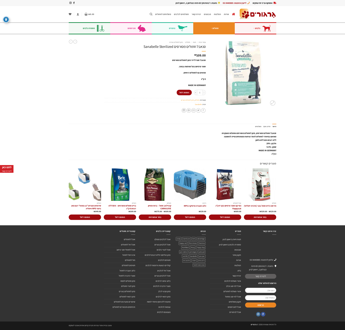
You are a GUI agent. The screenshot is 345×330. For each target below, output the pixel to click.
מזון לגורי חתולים (128, 286)
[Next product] (75, 42)
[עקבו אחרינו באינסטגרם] (70, 3)
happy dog (201, 247)
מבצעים (207, 14)
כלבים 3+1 (186, 260)
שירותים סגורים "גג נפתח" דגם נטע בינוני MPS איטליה (86, 207)
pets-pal (202, 252)
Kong (193, 247)
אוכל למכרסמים (234, 307)
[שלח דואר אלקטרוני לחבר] (193, 110)
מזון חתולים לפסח (127, 281)
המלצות (217, 14)
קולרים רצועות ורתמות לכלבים (158, 265)
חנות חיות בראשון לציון (232, 239)
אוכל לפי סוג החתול (233, 296)
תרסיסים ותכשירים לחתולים (124, 307)
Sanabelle (198, 104)
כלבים (257, 28)
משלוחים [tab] (258, 126)
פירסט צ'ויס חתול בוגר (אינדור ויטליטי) (260, 206)
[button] (89, 14)
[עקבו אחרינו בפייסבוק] (74, 3)
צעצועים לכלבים (163, 312)
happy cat (183, 243)
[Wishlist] (70, 14)
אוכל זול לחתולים (128, 244)
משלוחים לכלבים (181, 14)
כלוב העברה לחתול (127, 270)
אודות (226, 14)
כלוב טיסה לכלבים (163, 281)
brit (193, 239)
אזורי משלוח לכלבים (232, 281)
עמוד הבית (202, 42)
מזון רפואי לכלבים (163, 296)
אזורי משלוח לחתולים (232, 291)
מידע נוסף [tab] (266, 126)
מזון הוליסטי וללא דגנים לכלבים (157, 255)
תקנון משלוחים (235, 301)
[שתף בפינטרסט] (189, 110)
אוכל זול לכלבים (163, 270)
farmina (202, 243)
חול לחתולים (130, 260)
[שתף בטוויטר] (198, 110)
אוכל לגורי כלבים (163, 249)
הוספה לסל (184, 92)
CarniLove (186, 239)
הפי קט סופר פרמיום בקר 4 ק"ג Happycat (228, 207)
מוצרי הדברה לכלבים (161, 286)
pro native (183, 252)
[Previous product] (71, 42)
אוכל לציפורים (235, 312)
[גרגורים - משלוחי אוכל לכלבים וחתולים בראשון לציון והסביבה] (257, 14)
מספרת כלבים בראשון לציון (230, 244)
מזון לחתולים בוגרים (176, 42)
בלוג (239, 270)
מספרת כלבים (89, 28)
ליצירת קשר (260, 276)
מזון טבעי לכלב (164, 291)
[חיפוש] (151, 14)
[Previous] (276, 196)
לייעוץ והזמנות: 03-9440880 (234, 2)
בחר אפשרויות (260, 217)
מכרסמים (132, 28)
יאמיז (194, 260)
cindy (179, 239)
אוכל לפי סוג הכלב (233, 286)
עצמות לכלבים (164, 307)
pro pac (202, 256)
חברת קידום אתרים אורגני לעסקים (81, 325)
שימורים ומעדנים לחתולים (124, 301)
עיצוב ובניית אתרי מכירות (103, 325)
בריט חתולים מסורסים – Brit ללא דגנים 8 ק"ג (122, 207)
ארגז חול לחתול (128, 255)
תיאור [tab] (274, 126)
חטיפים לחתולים (128, 265)
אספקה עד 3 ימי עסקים (262, 2)
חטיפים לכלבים (164, 260)
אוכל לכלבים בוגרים (162, 244)
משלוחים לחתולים (163, 14)
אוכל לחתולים (129, 239)
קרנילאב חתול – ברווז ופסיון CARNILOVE (159, 207)
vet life (185, 256)
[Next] (69, 196)
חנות (194, 42)
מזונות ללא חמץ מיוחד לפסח (158, 301)
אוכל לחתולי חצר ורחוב (125, 249)
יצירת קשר (196, 14)
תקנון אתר (236, 255)
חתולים (216, 28)
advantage (201, 239)
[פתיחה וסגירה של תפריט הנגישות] (6, 19)
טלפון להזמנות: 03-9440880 (261, 259)
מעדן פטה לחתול (199, 265)
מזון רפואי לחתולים (127, 296)
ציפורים (172, 28)
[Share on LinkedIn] (184, 110)
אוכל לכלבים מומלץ (162, 239)
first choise (193, 243)
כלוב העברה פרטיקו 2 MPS (195, 206)
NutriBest (185, 247)
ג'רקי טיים (201, 260)
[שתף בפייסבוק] (203, 110)
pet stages (192, 252)
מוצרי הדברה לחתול (127, 275)
